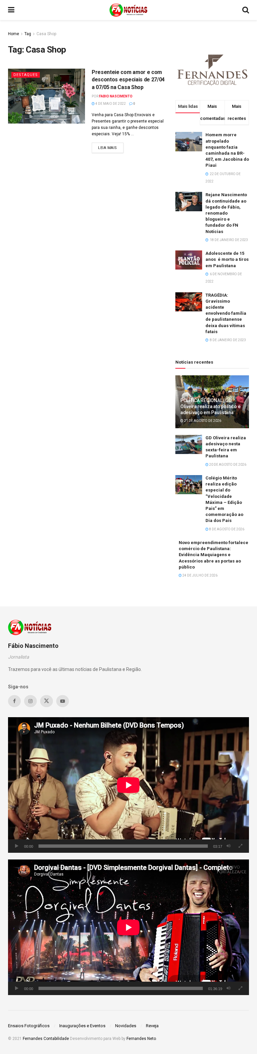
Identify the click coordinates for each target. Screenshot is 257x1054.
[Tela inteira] (240, 846)
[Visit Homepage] (128, 10)
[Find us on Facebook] (14, 701)
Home (13, 33)
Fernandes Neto (141, 1038)
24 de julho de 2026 (200, 575)
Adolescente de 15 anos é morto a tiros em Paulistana (227, 259)
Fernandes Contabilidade (46, 1038)
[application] (128, 785)
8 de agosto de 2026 (226, 529)
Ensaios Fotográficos (29, 1025)
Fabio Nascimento (116, 96)
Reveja (152, 1025)
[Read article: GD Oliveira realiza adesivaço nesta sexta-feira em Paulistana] (188, 444)
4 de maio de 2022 (110, 103)
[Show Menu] (11, 10)
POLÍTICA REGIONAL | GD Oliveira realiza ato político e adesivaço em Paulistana (210, 406)
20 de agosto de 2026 (227, 464)
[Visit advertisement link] (212, 69)
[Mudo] (228, 846)
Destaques (25, 75)
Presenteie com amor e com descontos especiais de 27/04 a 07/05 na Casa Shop (128, 79)
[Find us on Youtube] (62, 701)
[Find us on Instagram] (30, 701)
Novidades (125, 1025)
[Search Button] (245, 10)
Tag (27, 33)
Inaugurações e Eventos (82, 1025)
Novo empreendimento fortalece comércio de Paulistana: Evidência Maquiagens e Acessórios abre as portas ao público (213, 555)
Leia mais (110, 147)
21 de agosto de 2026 (202, 421)
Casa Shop (46, 33)
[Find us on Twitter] (46, 701)
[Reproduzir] (16, 846)
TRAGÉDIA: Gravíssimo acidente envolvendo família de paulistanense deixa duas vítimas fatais (225, 313)
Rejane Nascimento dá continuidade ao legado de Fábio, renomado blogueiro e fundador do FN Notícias (226, 213)
